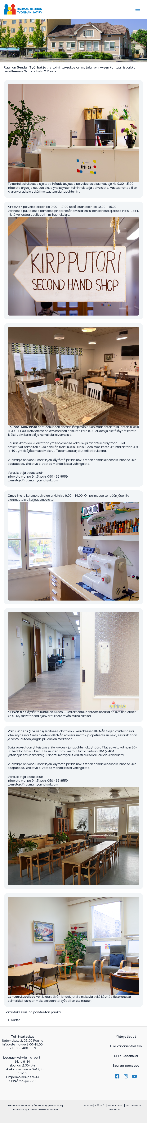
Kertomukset (133, 1105)
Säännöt (100, 1105)
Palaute (88, 1105)
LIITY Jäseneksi (126, 1056)
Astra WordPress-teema (43, 1109)
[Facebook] (117, 1076)
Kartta (15, 1020)
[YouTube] (134, 1076)
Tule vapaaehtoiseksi (125, 1047)
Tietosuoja (113, 1109)
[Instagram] (125, 1076)
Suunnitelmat (115, 1105)
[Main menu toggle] (138, 9)
